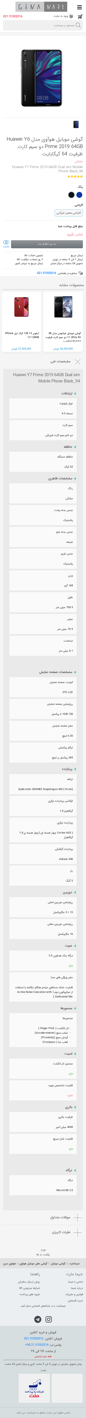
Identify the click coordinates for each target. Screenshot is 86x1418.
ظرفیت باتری (65, 1117)
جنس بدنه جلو (64, 532)
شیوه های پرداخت (29, 1294)
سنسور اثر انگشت (63, 1064)
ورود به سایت (61, 16)
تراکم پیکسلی (65, 747)
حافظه (68, 447)
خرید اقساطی (75, 1300)
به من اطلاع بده (47, 244)
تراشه (70, 779)
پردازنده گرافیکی (64, 849)
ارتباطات (67, 393)
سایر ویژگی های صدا (62, 977)
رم (71, 871)
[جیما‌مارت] (41, 7)
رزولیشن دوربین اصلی (60, 902)
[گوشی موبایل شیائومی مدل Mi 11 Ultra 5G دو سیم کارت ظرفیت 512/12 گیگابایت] (63, 311)
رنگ (70, 488)
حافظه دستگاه (65, 457)
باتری (68, 1107)
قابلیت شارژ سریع (63, 1139)
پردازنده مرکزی (65, 823)
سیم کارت (67, 425)
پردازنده (67, 769)
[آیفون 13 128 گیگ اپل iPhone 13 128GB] (21, 311)
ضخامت (68, 641)
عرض (70, 619)
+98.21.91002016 (37, 1345)
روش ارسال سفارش (29, 1282)
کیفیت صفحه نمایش (61, 682)
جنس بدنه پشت (63, 510)
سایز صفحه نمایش (62, 726)
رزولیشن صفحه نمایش (60, 704)
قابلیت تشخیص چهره (60, 1085)
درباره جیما (77, 1288)
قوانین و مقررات (74, 1294)
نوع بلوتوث (66, 403)
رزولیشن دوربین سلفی (60, 924)
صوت (68, 945)
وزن (70, 575)
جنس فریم (67, 554)
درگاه (69, 1170)
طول (70, 597)
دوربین (67, 892)
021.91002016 (12, 16)
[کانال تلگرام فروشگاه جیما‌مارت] (37, 1319)
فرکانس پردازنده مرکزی (60, 801)
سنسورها (66, 1008)
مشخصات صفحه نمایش (55, 672)
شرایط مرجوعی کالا (29, 1288)
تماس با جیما (75, 1282)
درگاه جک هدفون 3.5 (61, 955)
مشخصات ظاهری (60, 478)
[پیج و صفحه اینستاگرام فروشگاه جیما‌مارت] (49, 1319)
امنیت (68, 1053)
